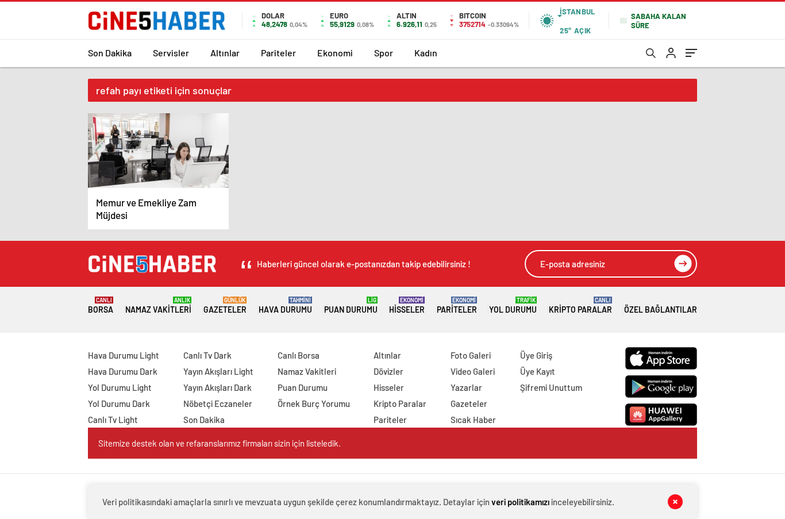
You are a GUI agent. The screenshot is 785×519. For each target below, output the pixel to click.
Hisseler (407, 305)
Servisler (171, 52)
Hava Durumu (285, 305)
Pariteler (278, 52)
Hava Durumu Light (123, 355)
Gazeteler (225, 305)
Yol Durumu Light (120, 387)
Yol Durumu (513, 305)
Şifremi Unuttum (551, 387)
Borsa (100, 305)
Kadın (425, 52)
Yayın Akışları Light (218, 371)
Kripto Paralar (580, 305)
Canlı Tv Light (113, 419)
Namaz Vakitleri (158, 305)
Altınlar (225, 52)
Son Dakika (110, 52)
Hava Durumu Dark (122, 371)
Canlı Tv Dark (207, 355)
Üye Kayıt (537, 371)
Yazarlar (466, 387)
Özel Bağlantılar (660, 309)
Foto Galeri (471, 355)
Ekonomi (335, 52)
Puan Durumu (351, 305)
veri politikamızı (520, 502)
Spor (383, 52)
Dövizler (388, 371)
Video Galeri (473, 371)
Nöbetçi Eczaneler (217, 403)
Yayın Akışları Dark (217, 387)
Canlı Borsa (299, 355)
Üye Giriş (536, 355)
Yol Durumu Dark (119, 403)
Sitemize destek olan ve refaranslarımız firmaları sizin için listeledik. (219, 443)
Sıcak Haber (473, 419)
